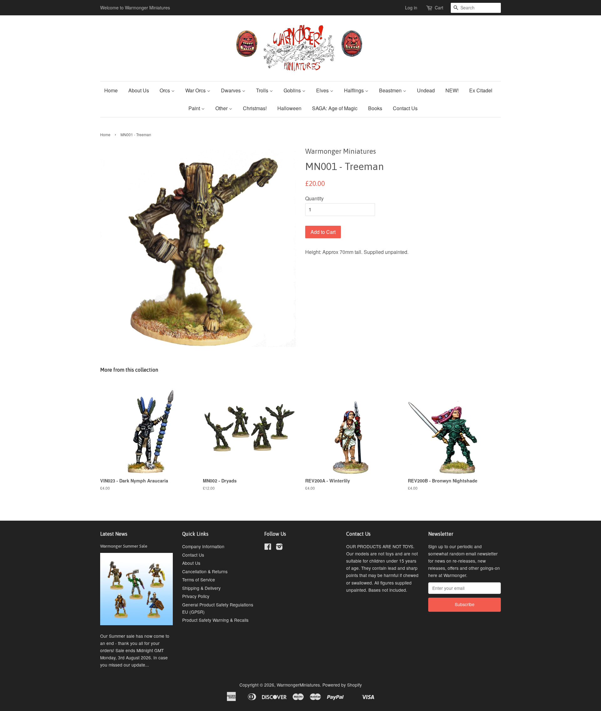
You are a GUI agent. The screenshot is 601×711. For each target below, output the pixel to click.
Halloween (289, 108)
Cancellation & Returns (205, 571)
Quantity (314, 198)
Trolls (263, 90)
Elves (323, 90)
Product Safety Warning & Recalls (215, 620)
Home (111, 90)
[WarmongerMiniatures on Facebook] (267, 547)
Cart (439, 7)
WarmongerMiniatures (298, 685)
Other (222, 108)
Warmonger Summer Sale (123, 546)
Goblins (293, 90)
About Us (138, 90)
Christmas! (255, 108)
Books (375, 108)
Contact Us (405, 108)
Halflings (354, 90)
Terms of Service (198, 579)
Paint (194, 108)
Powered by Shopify (342, 685)
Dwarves (231, 90)
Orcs (165, 90)
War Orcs (196, 90)
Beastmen (391, 90)
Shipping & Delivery (201, 588)
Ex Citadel (480, 90)
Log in (411, 7)
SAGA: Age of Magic (334, 108)
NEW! (452, 90)
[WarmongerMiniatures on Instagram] (279, 547)
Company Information (203, 546)
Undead (426, 90)
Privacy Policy (195, 596)
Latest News (113, 534)
